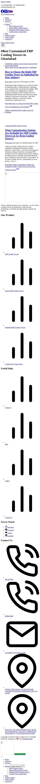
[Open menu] (3, 45)
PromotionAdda (27, 739)
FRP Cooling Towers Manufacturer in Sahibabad (21, 67)
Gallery (7, 481)
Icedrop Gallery (10, 35)
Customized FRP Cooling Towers (16, 126)
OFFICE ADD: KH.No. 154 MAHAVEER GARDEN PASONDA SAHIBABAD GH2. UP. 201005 (21, 691)
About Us (8, 19)
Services (7, 21)
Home (7, 18)
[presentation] (22, 65)
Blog (6, 33)
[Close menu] (1, 756)
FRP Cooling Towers (16, 26)
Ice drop (9, 82)
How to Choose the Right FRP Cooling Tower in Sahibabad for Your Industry (22, 74)
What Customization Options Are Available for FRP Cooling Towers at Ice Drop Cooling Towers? (21, 134)
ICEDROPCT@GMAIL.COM (15, 653)
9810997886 (9, 579)
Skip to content (6, 2)
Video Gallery (9, 37)
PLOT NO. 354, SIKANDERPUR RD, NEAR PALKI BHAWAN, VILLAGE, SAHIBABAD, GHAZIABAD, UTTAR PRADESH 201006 (21, 731)
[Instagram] (5, 12)
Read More (20, 167)
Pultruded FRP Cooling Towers (19, 30)
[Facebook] (2, 12)
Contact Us (8, 39)
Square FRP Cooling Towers (18, 28)
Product (7, 766)
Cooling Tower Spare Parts (18, 32)
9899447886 (9, 616)
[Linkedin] (8, 12)
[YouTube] (11, 12)
